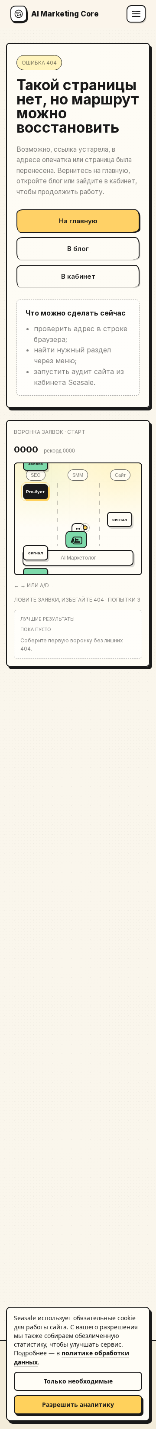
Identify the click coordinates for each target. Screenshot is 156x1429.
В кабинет (78, 276)
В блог (78, 248)
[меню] (136, 14)
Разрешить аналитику (78, 1404)
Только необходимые (78, 1381)
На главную (78, 221)
